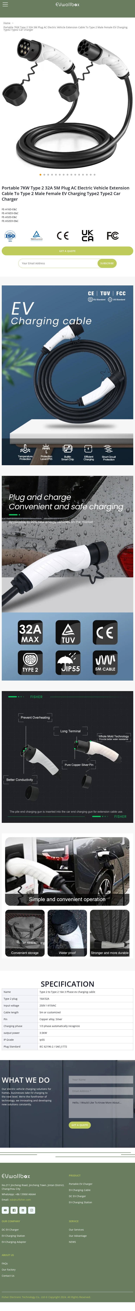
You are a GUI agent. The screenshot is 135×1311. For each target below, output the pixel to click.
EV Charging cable (80, 1190)
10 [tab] (75, 175)
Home (7, 23)
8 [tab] (67, 175)
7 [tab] (64, 175)
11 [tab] (79, 175)
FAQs (5, 1263)
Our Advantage (78, 1235)
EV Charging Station (80, 1202)
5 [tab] (56, 175)
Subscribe (107, 263)
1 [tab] (40, 175)
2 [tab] (44, 175)
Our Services (76, 1229)
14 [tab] (91, 175)
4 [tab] (52, 175)
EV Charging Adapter (14, 1242)
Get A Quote (67, 251)
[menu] (5, 4)
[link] (16, 1176)
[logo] (67, 4)
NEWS (72, 1242)
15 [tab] (94, 175)
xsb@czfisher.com (20, 1199)
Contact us (8, 1275)
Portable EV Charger (80, 1184)
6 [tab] (60, 175)
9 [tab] (71, 175)
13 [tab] (87, 175)
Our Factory (8, 1269)
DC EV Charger (77, 1196)
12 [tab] (83, 175)
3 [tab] (48, 175)
